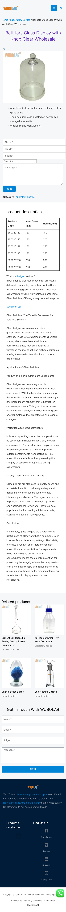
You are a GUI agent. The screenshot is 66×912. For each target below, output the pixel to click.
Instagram (46, 879)
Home (5, 19)
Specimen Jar (13, 306)
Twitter (46, 851)
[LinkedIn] (46, 859)
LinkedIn (46, 865)
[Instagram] (46, 873)
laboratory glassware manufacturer (21, 802)
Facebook (46, 837)
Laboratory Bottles (20, 19)
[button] (61, 8)
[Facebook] (46, 831)
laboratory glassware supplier (32, 794)
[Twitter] (46, 845)
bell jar (20, 276)
